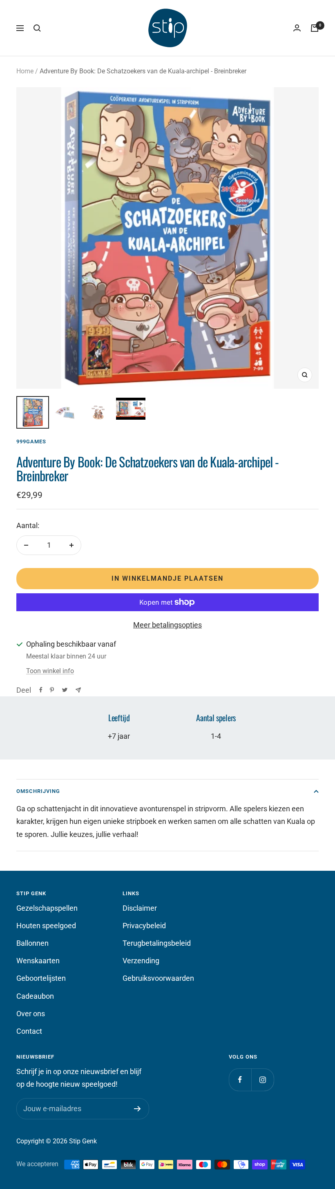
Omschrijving (38, 791)
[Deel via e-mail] (78, 690)
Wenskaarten (38, 960)
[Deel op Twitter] (64, 690)
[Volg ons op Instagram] (262, 1079)
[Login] (297, 28)
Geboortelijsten (41, 978)
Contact (29, 1031)
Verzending (141, 960)
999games (31, 441)
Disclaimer (140, 908)
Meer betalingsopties (167, 625)
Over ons (30, 1013)
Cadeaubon (35, 996)
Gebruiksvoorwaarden (158, 978)
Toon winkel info (50, 671)
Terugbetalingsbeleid (157, 943)
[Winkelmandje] (314, 28)
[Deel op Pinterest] (52, 690)
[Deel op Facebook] (40, 690)
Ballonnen (32, 943)
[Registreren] (137, 1109)
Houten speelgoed (46, 925)
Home (25, 71)
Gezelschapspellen (47, 908)
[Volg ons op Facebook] (240, 1079)
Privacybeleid (144, 925)
